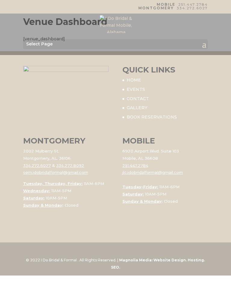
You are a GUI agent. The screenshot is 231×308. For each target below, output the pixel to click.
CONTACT (138, 98)
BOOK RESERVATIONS (152, 117)
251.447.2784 (193, 4)
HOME (134, 80)
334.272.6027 (192, 8)
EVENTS (136, 89)
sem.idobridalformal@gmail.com (55, 172)
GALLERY (137, 107)
